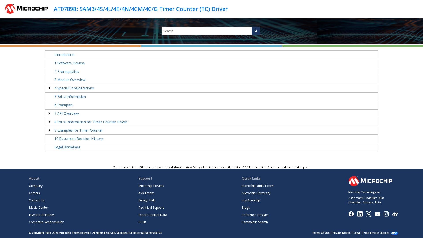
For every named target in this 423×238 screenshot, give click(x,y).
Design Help (147, 200)
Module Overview (69, 80)
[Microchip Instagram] (386, 214)
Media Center (38, 207)
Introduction (64, 54)
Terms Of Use (321, 233)
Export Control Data (152, 215)
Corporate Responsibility (46, 222)
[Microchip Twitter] (368, 214)
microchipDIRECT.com (258, 186)
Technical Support (151, 207)
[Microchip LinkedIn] (360, 214)
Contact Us (37, 200)
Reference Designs (255, 215)
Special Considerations (74, 88)
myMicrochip (251, 200)
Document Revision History (78, 138)
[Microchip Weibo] (395, 214)
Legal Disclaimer (67, 147)
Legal (357, 233)
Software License (69, 63)
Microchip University (256, 193)
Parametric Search (255, 222)
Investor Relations (42, 215)
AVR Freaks (146, 193)
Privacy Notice (342, 233)
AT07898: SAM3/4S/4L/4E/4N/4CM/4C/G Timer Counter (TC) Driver (141, 9)
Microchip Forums (151, 186)
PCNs (142, 222)
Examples (63, 105)
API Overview (66, 113)
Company (36, 186)
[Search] (256, 31)
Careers (34, 193)
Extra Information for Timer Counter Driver (90, 122)
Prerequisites (66, 71)
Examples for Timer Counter (78, 130)
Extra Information (70, 96)
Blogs (246, 207)
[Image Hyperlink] (377, 214)
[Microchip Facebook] (351, 214)
